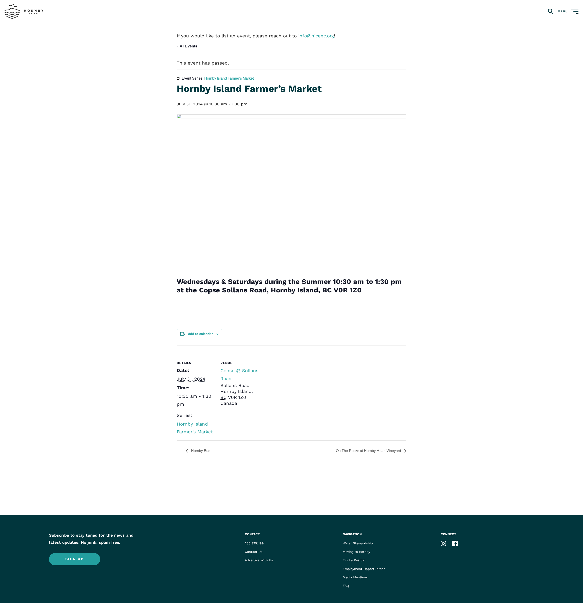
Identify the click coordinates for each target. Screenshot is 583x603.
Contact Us (253, 552)
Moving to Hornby (356, 552)
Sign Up (74, 559)
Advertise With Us (259, 560)
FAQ (346, 586)
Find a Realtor (354, 560)
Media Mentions (355, 577)
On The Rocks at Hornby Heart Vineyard (369, 450)
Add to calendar (200, 333)
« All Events (187, 46)
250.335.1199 (254, 543)
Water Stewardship (358, 543)
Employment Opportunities (364, 569)
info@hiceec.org (316, 36)
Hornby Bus (200, 450)
